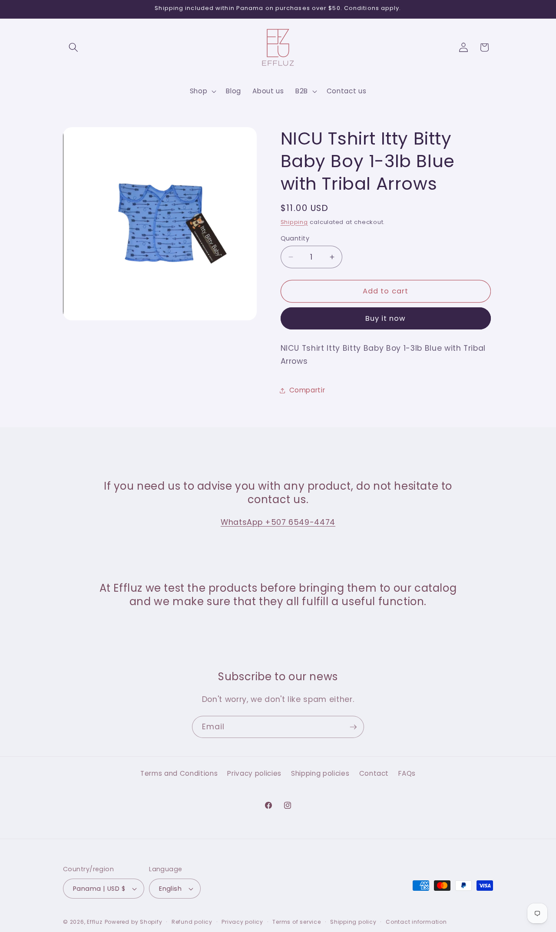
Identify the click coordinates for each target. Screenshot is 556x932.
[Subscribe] (353, 727)
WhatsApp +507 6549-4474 (278, 522)
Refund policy (192, 921)
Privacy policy (242, 921)
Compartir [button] (307, 390)
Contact (374, 772)
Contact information (416, 921)
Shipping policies (320, 772)
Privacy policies (254, 772)
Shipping (294, 222)
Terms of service (296, 921)
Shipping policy (353, 921)
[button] (73, 47)
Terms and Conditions (179, 772)
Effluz (95, 921)
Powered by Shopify (133, 921)
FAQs (407, 772)
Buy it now (385, 318)
